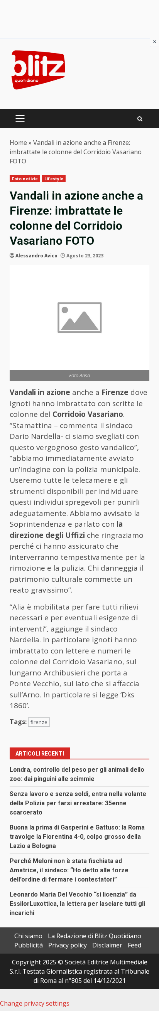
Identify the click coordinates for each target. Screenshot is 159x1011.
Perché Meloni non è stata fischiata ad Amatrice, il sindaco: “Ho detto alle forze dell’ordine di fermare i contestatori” (69, 870)
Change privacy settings (34, 1003)
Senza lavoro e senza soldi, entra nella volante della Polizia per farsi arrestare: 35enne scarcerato (78, 803)
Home (18, 142)
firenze (38, 722)
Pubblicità (28, 945)
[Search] (139, 118)
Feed (134, 945)
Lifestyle (53, 178)
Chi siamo (28, 936)
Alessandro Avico (36, 255)
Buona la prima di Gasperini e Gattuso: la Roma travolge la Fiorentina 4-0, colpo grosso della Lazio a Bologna (77, 837)
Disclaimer (107, 945)
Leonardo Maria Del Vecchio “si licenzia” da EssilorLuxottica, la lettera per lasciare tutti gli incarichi (77, 904)
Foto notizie (25, 178)
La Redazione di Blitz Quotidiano (94, 936)
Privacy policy (67, 945)
